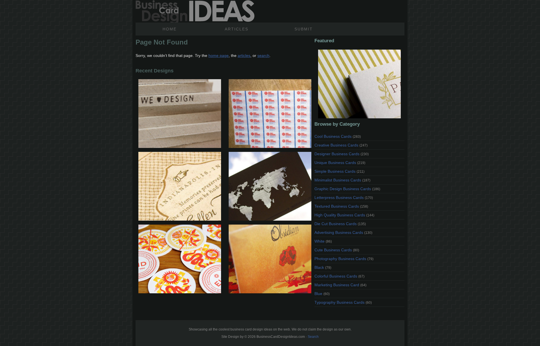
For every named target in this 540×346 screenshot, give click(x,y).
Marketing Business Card (340, 285)
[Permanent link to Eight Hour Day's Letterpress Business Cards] (180, 259)
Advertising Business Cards (343, 232)
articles (244, 55)
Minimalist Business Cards (342, 180)
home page (218, 55)
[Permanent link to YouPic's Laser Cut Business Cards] (270, 186)
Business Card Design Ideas (195, 11)
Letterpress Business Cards (343, 197)
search (263, 55)
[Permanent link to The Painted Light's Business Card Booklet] (359, 84)
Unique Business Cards (339, 162)
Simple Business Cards (339, 171)
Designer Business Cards (341, 154)
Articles (236, 29)
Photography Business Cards (344, 258)
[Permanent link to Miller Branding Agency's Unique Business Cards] (180, 113)
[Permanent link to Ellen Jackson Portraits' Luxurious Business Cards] (180, 186)
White (323, 241)
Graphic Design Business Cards (347, 189)
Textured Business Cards (341, 206)
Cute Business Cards (336, 250)
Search (313, 337)
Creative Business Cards (341, 145)
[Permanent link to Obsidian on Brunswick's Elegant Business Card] (270, 259)
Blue (322, 293)
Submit (303, 29)
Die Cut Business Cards (340, 223)
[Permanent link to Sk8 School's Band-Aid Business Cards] (270, 113)
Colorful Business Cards (339, 276)
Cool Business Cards (337, 136)
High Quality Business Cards (344, 215)
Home (170, 29)
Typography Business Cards (343, 302)
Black (322, 267)
